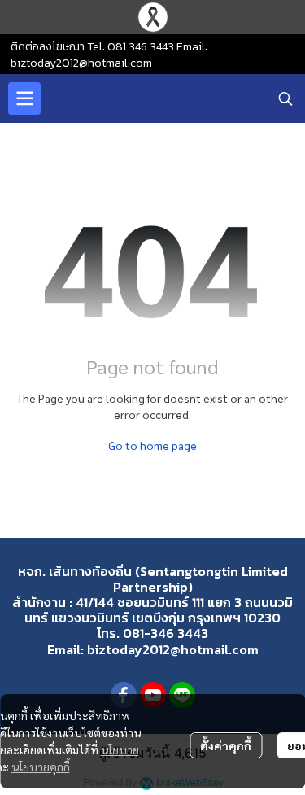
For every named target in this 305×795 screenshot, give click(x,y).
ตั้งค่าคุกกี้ (225, 745)
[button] (285, 98)
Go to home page (152, 445)
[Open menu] (24, 98)
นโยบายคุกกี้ (40, 766)
